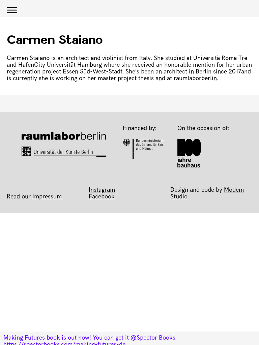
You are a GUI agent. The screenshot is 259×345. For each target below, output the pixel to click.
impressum (47, 197)
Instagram (102, 190)
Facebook (102, 197)
